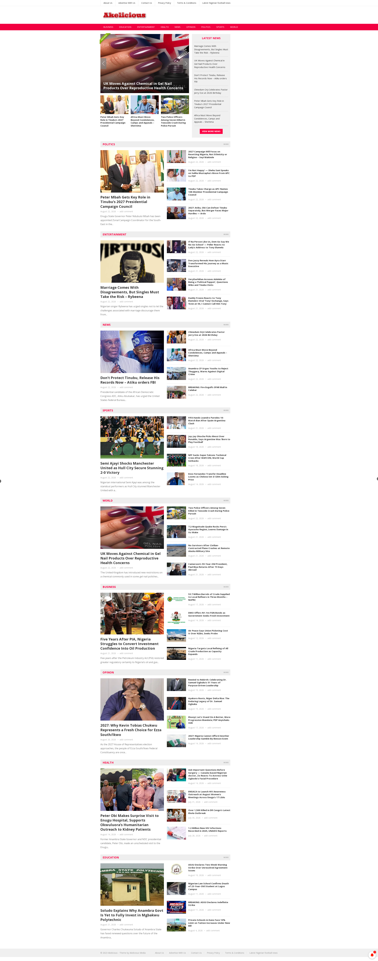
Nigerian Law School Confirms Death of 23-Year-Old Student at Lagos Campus (208, 886)
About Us (108, 2)
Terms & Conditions (186, 2)
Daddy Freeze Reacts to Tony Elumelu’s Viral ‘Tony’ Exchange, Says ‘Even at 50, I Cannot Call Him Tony (208, 300)
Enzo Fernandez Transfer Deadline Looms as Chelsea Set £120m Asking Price (208, 476)
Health (165, 27)
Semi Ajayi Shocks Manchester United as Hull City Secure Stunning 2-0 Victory (131, 468)
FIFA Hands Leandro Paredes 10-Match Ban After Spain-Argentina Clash (206, 420)
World (234, 27)
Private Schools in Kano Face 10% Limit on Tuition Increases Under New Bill (209, 922)
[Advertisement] (224, 15)
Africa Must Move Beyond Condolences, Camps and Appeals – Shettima (142, 121)
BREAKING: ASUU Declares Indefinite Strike (208, 904)
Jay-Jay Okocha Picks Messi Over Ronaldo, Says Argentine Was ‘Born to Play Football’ (209, 439)
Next (186, 63)
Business (108, 27)
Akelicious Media (138, 952)
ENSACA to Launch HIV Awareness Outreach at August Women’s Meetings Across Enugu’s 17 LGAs (207, 794)
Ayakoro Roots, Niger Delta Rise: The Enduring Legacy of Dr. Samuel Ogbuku (208, 701)
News (177, 27)
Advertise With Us (126, 2)
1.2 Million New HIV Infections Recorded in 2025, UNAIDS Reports (207, 829)
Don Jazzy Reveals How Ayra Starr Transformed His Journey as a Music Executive (208, 263)
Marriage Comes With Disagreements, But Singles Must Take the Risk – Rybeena (211, 49)
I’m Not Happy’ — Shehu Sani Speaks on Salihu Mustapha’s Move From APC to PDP (209, 173)
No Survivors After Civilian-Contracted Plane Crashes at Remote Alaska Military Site (209, 548)
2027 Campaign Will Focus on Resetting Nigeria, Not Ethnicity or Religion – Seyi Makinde (207, 154)
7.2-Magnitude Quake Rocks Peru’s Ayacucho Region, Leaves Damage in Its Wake (208, 529)
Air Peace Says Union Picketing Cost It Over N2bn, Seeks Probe (208, 632)
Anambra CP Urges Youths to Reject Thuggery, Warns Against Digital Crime (208, 371)
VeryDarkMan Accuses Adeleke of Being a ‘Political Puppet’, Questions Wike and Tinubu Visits (208, 282)
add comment (126, 211)
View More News (211, 131)
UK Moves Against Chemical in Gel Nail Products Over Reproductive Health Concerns (209, 64)
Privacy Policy (164, 2)
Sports (220, 27)
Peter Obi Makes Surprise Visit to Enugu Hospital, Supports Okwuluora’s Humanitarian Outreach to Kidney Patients (129, 822)
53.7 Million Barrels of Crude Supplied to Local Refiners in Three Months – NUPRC (209, 597)
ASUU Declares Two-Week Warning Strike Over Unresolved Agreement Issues (208, 867)
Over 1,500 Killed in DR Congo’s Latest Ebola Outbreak (209, 812)
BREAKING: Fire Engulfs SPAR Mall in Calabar (207, 389)
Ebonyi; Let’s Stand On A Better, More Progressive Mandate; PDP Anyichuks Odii (209, 720)
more (226, 144)
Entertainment (146, 27)
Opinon (108, 672)
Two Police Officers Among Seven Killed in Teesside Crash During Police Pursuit (173, 121)
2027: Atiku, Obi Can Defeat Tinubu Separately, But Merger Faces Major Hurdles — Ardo (208, 210)
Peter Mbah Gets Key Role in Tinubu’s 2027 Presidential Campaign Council (112, 121)
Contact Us (146, 2)
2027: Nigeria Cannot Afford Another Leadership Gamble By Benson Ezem (208, 737)
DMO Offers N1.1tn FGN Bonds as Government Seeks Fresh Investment (209, 614)
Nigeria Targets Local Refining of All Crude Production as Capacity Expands (208, 651)
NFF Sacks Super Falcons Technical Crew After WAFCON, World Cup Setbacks (207, 458)
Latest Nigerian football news (216, 2)
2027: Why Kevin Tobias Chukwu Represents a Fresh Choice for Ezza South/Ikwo (130, 730)
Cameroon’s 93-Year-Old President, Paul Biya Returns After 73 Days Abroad (207, 566)
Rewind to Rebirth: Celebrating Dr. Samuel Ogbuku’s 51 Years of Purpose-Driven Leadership (207, 682)
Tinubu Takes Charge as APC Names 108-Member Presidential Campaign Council (208, 191)
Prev (103, 63)
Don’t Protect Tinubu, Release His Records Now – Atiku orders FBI (140, 77)
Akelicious (113, 952)
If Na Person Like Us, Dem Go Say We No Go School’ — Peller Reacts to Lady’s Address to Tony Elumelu (208, 244)
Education (125, 27)
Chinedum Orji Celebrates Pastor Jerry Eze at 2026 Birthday (206, 333)
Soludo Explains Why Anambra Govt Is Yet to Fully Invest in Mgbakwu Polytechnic (131, 915)
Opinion (190, 27)
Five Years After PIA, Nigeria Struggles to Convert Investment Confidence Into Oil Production (129, 644)
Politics (205, 27)
